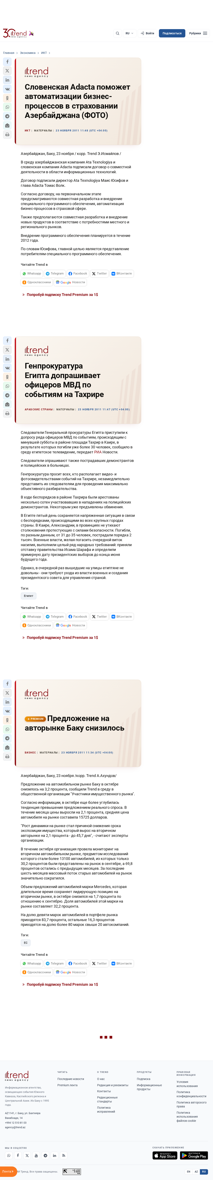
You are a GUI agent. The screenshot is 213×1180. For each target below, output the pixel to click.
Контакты (104, 1091)
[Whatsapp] (8, 1155)
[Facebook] (18, 1155)
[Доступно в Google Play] (194, 1155)
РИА (98, 452)
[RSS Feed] (63, 1155)
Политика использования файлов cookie (187, 1116)
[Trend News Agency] (16, 1076)
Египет (28, 595)
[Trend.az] (18, 33)
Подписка (143, 1079)
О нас (101, 1079)
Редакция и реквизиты (112, 1085)
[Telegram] (45, 1155)
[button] (7, 62)
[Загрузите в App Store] (164, 1155)
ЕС (25, 942)
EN (188, 1171)
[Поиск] (117, 33)
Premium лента (67, 1085)
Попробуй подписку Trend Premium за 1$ (62, 294)
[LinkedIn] (54, 1155)
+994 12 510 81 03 (15, 1122)
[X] (27, 1155)
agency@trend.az (15, 1127)
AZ (196, 1171)
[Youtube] (36, 1155)
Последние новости (70, 1079)
